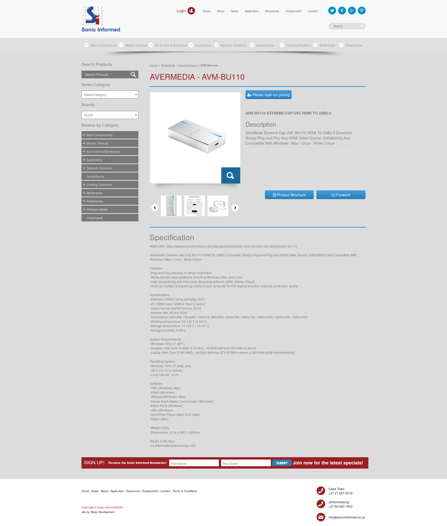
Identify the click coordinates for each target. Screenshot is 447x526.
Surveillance (265, 45)
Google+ (352, 10)
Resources (272, 11)
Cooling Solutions (298, 45)
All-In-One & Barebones (103, 151)
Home (206, 11)
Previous (155, 208)
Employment (293, 11)
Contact (313, 11)
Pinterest (362, 10)
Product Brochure (291, 194)
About (220, 11)
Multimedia (327, 45)
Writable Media (97, 209)
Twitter (332, 10)
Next (235, 208)
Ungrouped (95, 217)
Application (251, 11)
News (234, 11)
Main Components (104, 45)
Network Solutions (233, 45)
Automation (203, 45)
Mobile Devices (136, 45)
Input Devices (188, 65)
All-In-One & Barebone (171, 45)
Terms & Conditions (185, 491)
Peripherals (354, 45)
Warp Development (103, 512)
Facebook (342, 10)
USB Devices (209, 65)
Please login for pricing (270, 94)
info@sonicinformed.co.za (347, 517)
